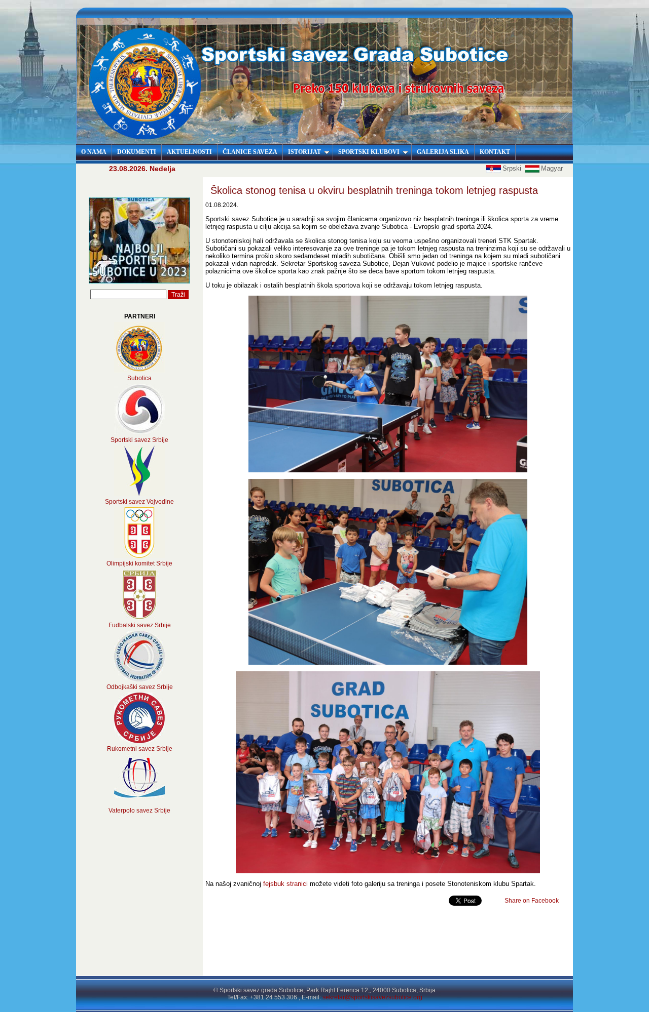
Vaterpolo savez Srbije (139, 810)
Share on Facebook (531, 900)
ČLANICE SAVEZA (250, 151)
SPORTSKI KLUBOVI (369, 151)
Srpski (512, 168)
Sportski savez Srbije (139, 439)
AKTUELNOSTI (189, 151)
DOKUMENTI (136, 151)
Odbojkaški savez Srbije (139, 687)
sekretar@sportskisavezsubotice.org (372, 997)
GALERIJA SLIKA (443, 151)
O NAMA (93, 151)
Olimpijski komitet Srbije (139, 563)
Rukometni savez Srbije (139, 748)
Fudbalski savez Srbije (140, 625)
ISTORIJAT (304, 151)
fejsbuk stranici (285, 883)
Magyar (552, 168)
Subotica (139, 378)
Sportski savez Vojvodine (139, 501)
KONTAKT (495, 151)
